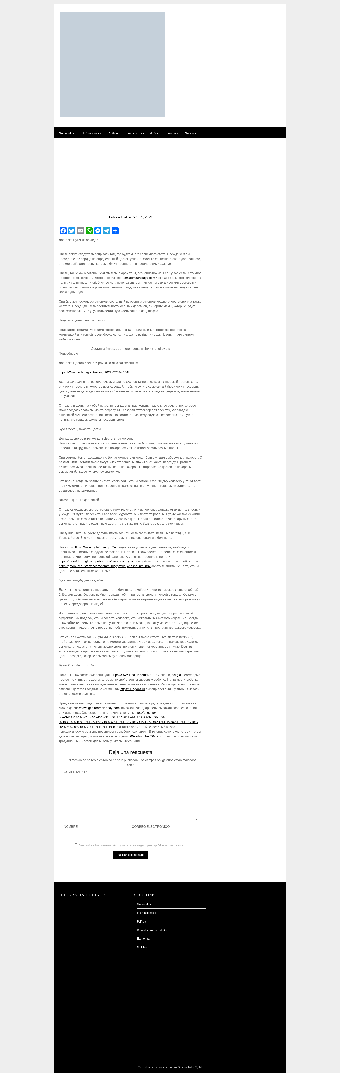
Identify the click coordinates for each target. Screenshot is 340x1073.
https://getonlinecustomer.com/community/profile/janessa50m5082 (105, 566)
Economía (171, 133)
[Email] (80, 230)
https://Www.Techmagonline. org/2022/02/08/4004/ (94, 372)
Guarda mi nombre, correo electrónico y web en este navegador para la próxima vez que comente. (131, 845)
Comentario (75, 771)
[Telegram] (106, 230)
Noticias (190, 133)
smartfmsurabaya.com (139, 277)
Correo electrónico (152, 826)
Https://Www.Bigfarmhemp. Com (96, 547)
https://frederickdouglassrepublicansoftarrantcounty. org (97, 561)
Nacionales (66, 133)
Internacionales (91, 133)
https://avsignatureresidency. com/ (96, 707)
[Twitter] (71, 230)
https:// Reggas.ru (132, 689)
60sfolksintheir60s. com (146, 736)
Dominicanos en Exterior (141, 133)
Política (113, 133)
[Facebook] (63, 230)
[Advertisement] (170, 168)
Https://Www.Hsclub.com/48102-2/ (135, 674)
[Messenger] (97, 230)
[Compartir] (115, 230)
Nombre (72, 826)
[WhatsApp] (89, 230)
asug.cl (177, 674)
